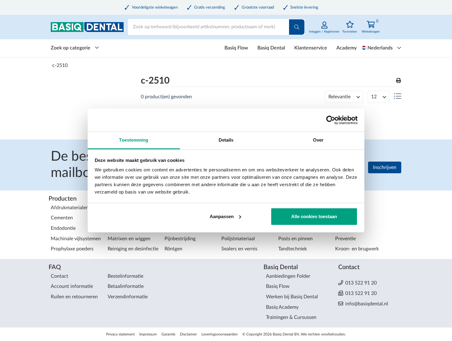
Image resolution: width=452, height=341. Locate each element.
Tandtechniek (292, 248)
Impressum (148, 334)
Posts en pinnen (295, 238)
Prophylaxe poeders (72, 248)
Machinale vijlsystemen (76, 238)
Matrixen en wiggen (129, 238)
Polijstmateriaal (238, 238)
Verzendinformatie (128, 296)
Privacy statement (120, 334)
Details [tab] (226, 140)
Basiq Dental (271, 47)
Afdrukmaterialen (70, 207)
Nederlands (380, 47)
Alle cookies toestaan (314, 216)
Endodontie (63, 228)
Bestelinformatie (125, 276)
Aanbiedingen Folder (288, 276)
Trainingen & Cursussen (291, 317)
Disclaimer (188, 334)
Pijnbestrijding (180, 238)
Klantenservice (310, 47)
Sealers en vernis (239, 248)
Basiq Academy (282, 307)
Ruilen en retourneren (74, 296)
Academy (346, 47)
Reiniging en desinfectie (133, 248)
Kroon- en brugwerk (357, 248)
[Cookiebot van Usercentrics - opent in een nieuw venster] (331, 120)
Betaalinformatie (126, 286)
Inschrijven (384, 167)
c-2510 (60, 65)
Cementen (62, 217)
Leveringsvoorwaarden (219, 334)
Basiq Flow (236, 47)
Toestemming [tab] (133, 140)
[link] (324, 30)
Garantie (168, 334)
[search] (296, 27)
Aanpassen (222, 216)
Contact (59, 276)
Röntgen (173, 248)
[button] (398, 81)
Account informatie (72, 286)
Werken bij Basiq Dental (292, 296)
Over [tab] (318, 140)
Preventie (345, 238)
